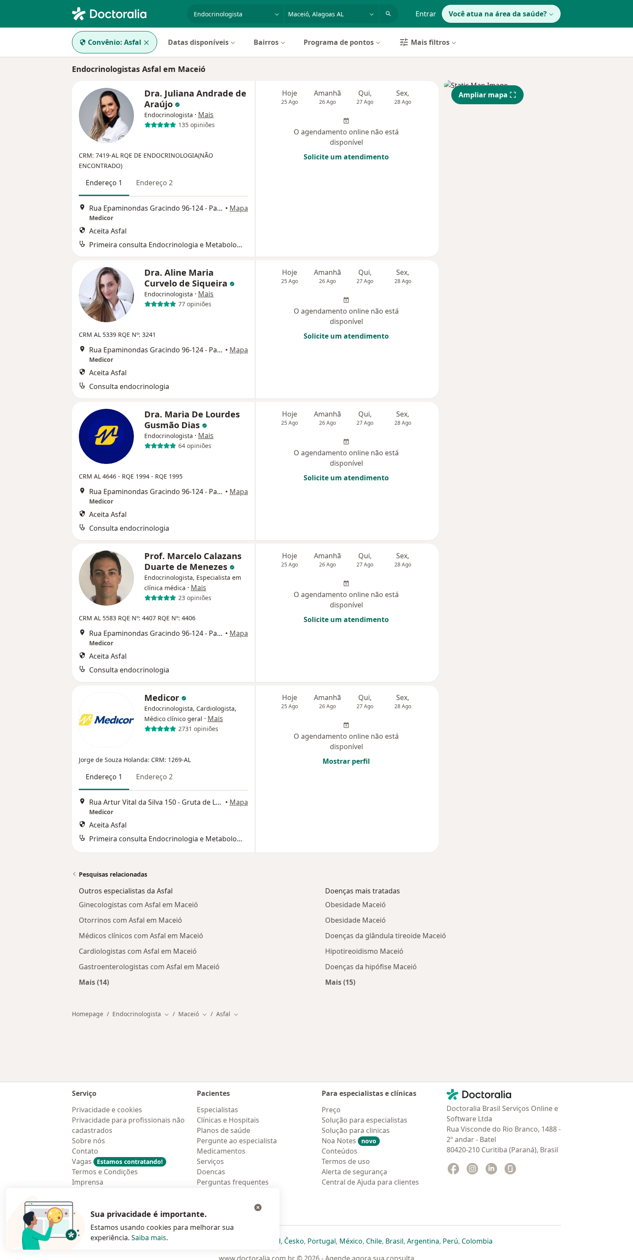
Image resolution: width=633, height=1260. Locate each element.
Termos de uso (346, 1161)
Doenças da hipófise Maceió (371, 966)
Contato (85, 1151)
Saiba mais (148, 1237)
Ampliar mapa (483, 95)
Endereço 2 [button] (154, 182)
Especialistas (217, 1109)
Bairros (266, 42)
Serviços (210, 1161)
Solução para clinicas (356, 1130)
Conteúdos (339, 1151)
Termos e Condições (105, 1171)
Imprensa (87, 1182)
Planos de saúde (223, 1130)
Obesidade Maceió (355, 904)
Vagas (117, 1161)
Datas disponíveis (198, 42)
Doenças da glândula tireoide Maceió (385, 935)
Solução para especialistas (364, 1120)
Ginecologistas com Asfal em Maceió (138, 904)
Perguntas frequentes (233, 1182)
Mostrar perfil (346, 761)
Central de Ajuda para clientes (370, 1182)
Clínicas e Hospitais (228, 1120)
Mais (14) (94, 982)
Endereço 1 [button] (104, 182)
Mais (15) (340, 982)
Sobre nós (88, 1140)
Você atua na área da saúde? (498, 14)
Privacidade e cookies (107, 1109)
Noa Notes (349, 1140)
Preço (331, 1109)
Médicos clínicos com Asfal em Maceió (141, 935)
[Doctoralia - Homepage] (126, 13)
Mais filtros (430, 42)
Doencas (211, 1171)
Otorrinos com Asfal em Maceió (130, 920)
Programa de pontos (339, 42)
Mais (206, 114)
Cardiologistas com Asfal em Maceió (138, 951)
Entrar (426, 14)
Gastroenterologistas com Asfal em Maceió (149, 966)
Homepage (87, 1014)
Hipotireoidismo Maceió (364, 951)
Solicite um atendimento (346, 157)
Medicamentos (221, 1151)
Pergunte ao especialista (237, 1140)
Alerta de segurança (354, 1171)
